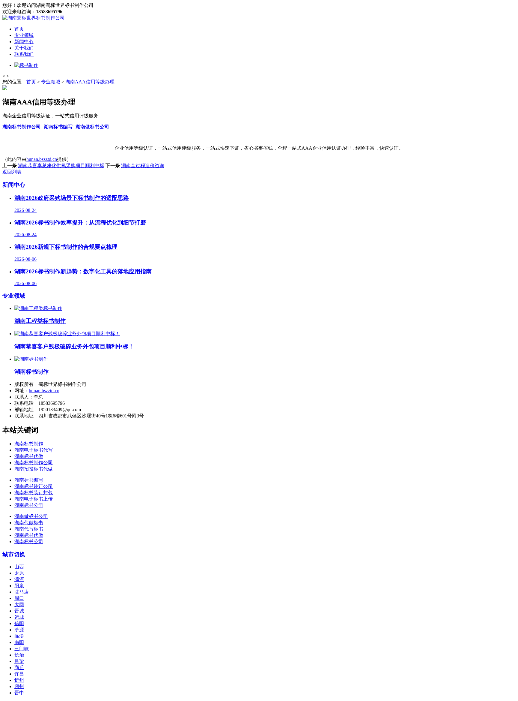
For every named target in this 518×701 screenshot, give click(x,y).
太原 (19, 573)
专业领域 (24, 35)
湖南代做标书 (28, 522)
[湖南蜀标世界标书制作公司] (33, 17)
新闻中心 (24, 41)
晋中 (19, 692)
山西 (19, 566)
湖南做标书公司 (92, 126)
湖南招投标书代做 (33, 468)
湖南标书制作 (28, 443)
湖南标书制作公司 (21, 126)
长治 (19, 654)
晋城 (19, 610)
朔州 (19, 686)
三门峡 (21, 648)
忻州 (19, 680)
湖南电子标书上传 (33, 498)
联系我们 (24, 54)
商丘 (19, 667)
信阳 (19, 623)
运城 (19, 617)
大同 (19, 604)
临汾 (19, 636)
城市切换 (13, 554)
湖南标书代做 (28, 456)
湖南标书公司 (28, 505)
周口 (19, 598)
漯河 (19, 579)
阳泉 (19, 585)
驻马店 (21, 591)
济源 (19, 629)
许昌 (19, 673)
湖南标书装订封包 (33, 492)
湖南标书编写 (58, 126)
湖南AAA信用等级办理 (90, 81)
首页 (19, 29)
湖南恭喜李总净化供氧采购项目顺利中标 (61, 165)
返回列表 (12, 171)
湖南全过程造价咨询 (142, 165)
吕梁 (19, 661)
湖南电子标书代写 (33, 450)
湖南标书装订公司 (33, 486)
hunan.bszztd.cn (41, 159)
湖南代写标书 (28, 528)
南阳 (19, 642)
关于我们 (24, 47)
